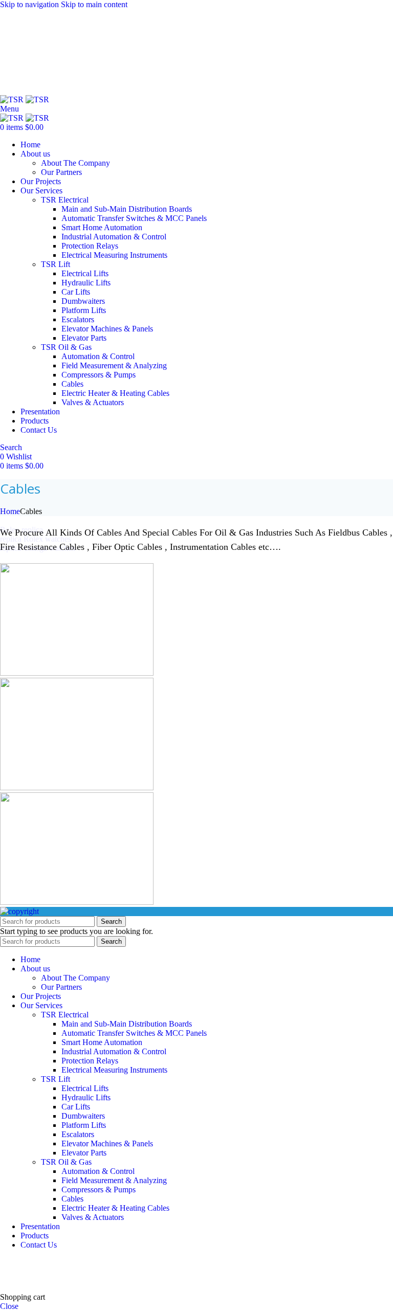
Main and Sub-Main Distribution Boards (126, 209)
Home (10, 511)
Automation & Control (98, 356)
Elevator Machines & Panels (107, 328)
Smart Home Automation (101, 227)
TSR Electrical (65, 199)
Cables (72, 384)
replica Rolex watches (35, 539)
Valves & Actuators (92, 402)
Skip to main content (94, 4)
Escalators (77, 319)
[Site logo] (13, 99)
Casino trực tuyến (28, 1279)
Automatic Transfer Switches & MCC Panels (134, 218)
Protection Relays (89, 245)
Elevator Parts (83, 338)
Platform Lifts (83, 310)
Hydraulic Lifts (86, 282)
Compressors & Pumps (98, 374)
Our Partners (61, 172)
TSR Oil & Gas (66, 347)
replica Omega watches (37, 548)
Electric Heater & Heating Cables (115, 393)
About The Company (75, 163)
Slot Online (173, 1262)
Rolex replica (21, 529)
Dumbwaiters (83, 301)
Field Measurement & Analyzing (114, 365)
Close (9, 1306)
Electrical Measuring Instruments (114, 255)
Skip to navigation (30, 4)
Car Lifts (75, 291)
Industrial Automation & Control (113, 236)
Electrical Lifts (84, 273)
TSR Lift (55, 264)
